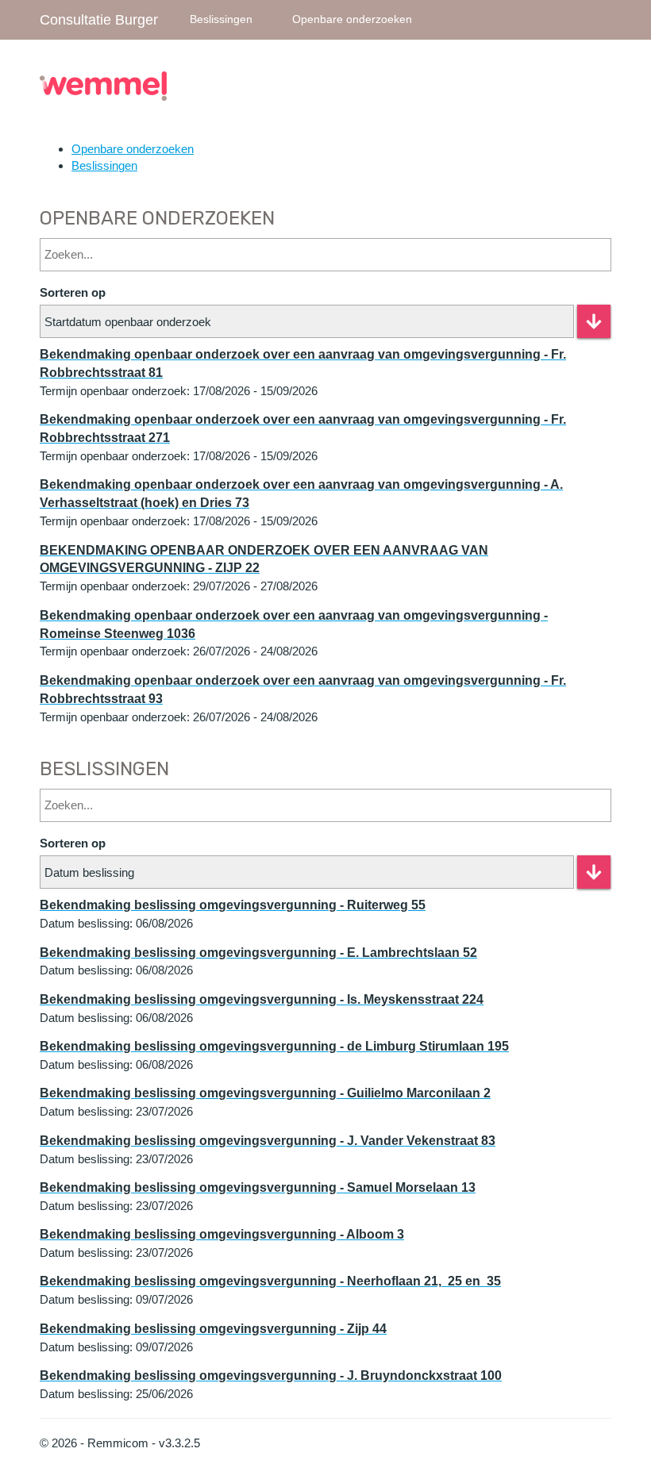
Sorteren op (73, 292)
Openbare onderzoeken (352, 19)
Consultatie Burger (99, 20)
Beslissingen (221, 19)
